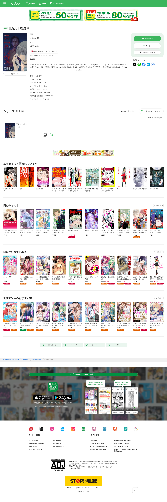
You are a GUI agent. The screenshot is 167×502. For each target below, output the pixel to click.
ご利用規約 (93, 440)
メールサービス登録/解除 (36, 443)
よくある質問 (57, 443)
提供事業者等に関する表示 (122, 440)
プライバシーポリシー (97, 443)
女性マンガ (43, 83)
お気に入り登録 (128, 111)
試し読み (17, 73)
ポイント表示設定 (58, 446)
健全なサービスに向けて (121, 443)
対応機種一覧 (57, 440)
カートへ (149, 46)
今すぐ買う (149, 39)
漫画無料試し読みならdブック (11, 359)
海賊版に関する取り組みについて (100, 449)
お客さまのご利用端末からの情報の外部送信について (125, 450)
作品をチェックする (149, 52)
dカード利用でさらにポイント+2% (40, 55)
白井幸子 (33, 38)
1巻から (150, 118)
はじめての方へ (34, 440)
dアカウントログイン (35, 449)
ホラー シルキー (44, 86)
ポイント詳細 (50, 51)
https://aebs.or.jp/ (76, 468)
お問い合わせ (33, 446)
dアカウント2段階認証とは (98, 446)
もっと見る (157, 205)
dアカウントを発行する (75, 487)
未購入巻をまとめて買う (153, 111)
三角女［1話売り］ (23, 124)
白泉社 (39, 79)
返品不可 (32, 59)
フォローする (38, 38)
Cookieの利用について (121, 446)
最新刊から (159, 118)
